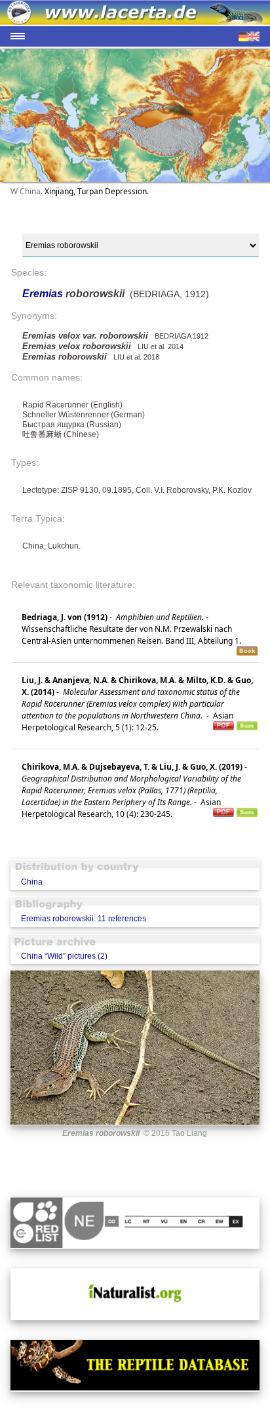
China (32, 881)
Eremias (44, 293)
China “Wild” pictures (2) (64, 956)
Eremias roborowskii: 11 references (83, 918)
